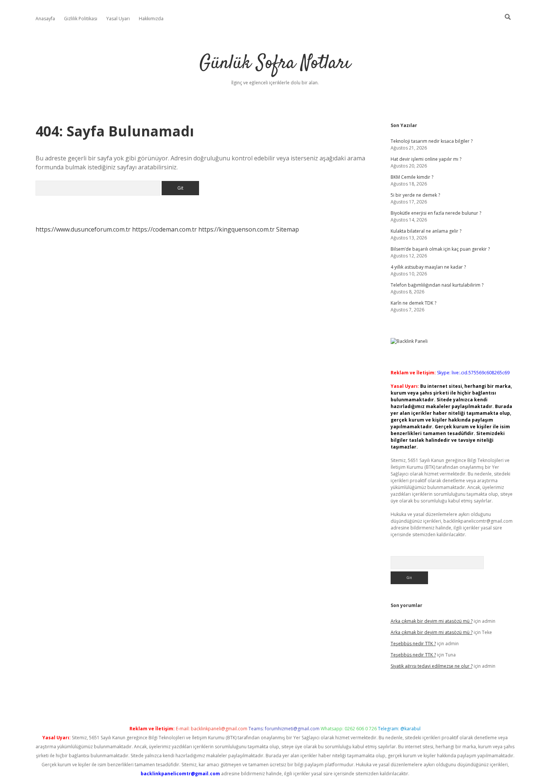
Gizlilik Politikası (80, 18)
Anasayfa (45, 18)
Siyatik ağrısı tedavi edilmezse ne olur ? (432, 666)
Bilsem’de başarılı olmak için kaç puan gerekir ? (440, 249)
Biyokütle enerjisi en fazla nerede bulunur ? (436, 213)
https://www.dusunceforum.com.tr (83, 229)
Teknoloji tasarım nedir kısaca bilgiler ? (432, 141)
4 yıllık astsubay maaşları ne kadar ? (428, 267)
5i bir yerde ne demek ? (415, 195)
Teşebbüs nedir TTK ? (413, 643)
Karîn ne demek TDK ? (413, 303)
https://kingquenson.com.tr (236, 229)
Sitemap (287, 229)
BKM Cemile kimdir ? (412, 177)
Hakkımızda (151, 18)
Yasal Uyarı (118, 18)
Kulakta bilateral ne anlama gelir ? (426, 231)
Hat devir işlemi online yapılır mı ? (426, 159)
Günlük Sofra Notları (275, 63)
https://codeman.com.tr (164, 229)
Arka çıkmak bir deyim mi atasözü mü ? (432, 621)
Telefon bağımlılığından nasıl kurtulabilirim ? (437, 285)
